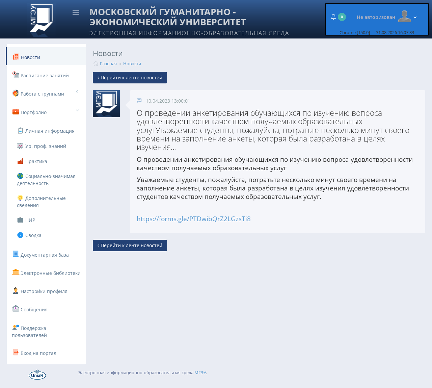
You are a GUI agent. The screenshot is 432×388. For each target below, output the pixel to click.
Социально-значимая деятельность (46, 179)
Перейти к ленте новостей (130, 77)
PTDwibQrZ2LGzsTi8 (220, 218)
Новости (132, 63)
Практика (35, 161)
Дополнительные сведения (41, 201)
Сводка (33, 235)
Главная (108, 63)
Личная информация (49, 131)
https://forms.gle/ (163, 218)
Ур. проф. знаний (45, 146)
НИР (29, 220)
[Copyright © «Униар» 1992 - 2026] (37, 374)
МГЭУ (200, 372)
